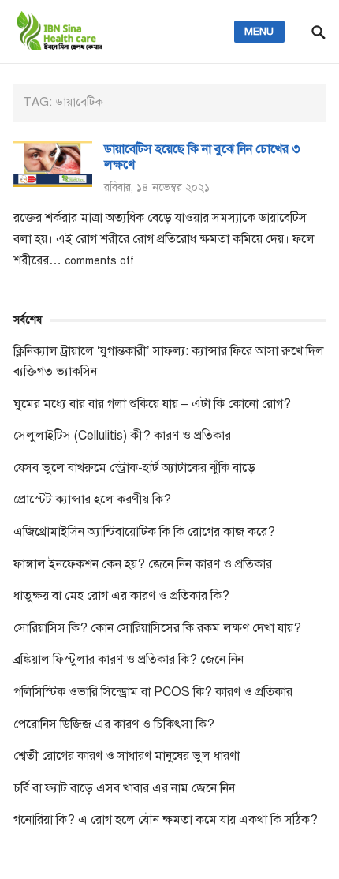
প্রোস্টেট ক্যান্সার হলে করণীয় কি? (92, 499)
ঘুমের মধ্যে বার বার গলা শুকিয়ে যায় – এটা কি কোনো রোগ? (152, 404)
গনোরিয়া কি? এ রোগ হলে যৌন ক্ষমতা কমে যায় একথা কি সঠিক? (165, 820)
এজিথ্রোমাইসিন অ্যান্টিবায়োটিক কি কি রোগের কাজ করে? (144, 532)
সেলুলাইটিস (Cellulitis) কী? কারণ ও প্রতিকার (122, 435)
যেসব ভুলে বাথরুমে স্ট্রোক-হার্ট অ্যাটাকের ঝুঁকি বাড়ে (134, 468)
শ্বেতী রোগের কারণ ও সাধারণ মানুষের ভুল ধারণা (126, 756)
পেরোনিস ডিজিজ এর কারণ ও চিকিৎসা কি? (113, 724)
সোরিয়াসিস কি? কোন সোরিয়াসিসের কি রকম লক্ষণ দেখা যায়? (157, 628)
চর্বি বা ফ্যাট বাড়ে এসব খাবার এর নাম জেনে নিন (124, 788)
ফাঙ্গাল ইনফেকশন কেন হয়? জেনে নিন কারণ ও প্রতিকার (142, 564)
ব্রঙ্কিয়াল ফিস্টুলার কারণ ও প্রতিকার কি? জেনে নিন (128, 660)
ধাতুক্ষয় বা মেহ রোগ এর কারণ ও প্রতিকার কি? (121, 596)
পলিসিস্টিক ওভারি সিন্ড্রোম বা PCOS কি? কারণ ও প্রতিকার (152, 692)
